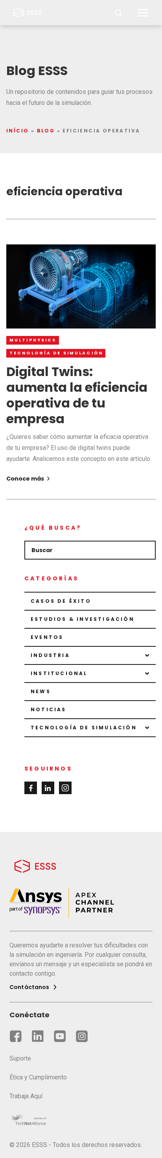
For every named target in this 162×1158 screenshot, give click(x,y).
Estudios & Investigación (82, 619)
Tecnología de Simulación (56, 353)
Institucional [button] (59, 673)
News (41, 691)
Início (17, 130)
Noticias (48, 709)
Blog (46, 130)
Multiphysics (32, 340)
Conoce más (25, 479)
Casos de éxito (61, 601)
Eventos (47, 637)
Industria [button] (50, 655)
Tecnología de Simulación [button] (84, 727)
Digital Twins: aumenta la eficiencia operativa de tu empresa (76, 395)
